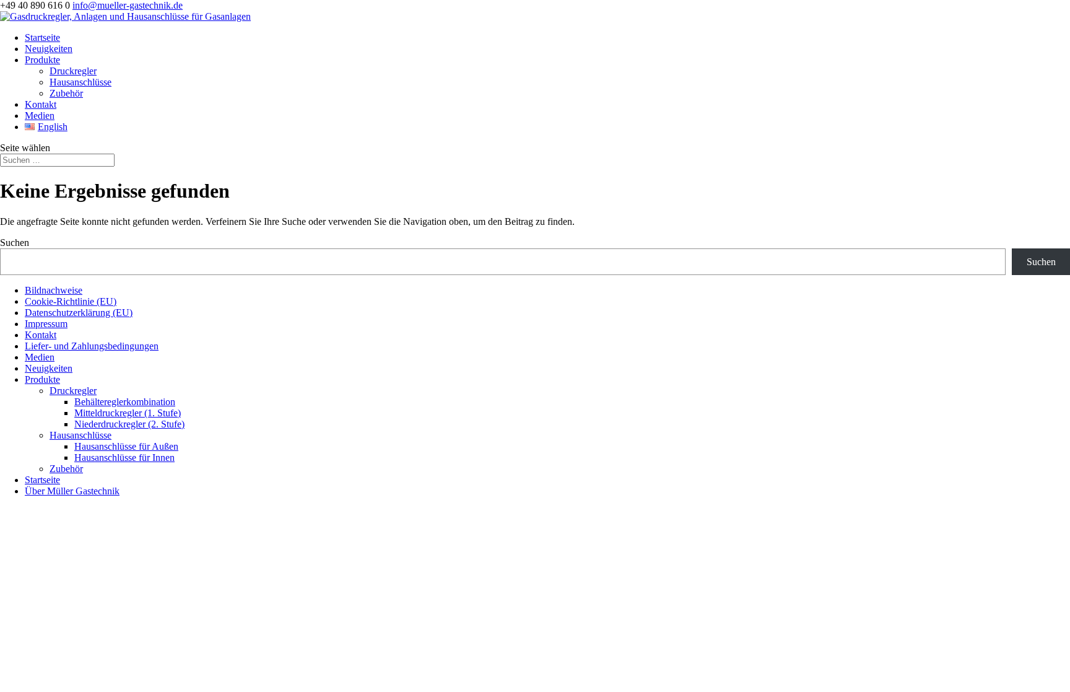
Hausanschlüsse (80, 82)
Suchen (14, 242)
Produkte (42, 60)
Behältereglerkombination (124, 401)
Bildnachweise (53, 290)
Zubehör (66, 93)
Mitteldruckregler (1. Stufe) (127, 413)
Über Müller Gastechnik (72, 491)
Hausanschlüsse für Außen (126, 446)
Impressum (46, 323)
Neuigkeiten (48, 48)
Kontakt (40, 104)
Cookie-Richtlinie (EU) (70, 301)
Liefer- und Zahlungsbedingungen (92, 346)
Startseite (42, 37)
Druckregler (73, 71)
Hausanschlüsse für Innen (124, 457)
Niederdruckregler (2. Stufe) (129, 424)
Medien (39, 115)
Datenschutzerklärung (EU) (79, 312)
